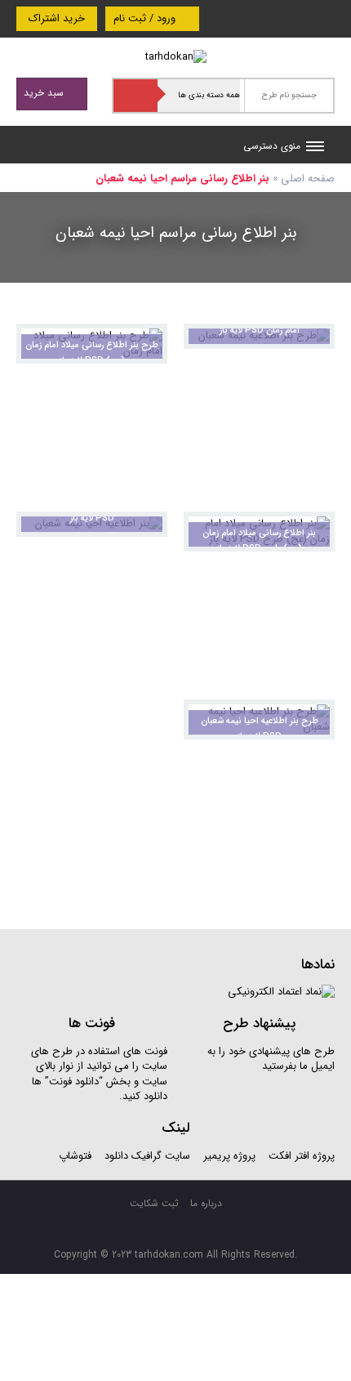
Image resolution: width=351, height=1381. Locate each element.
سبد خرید (45, 93)
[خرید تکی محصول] (144, 347)
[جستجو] (135, 95)
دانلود (116, 1155)
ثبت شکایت (154, 1203)
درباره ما (206, 1203)
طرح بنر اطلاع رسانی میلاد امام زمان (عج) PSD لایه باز (91, 353)
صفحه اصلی (308, 178)
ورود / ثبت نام (146, 18)
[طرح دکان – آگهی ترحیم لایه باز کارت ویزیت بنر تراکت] (176, 56)
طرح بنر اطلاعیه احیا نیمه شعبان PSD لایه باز (259, 729)
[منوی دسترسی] (315, 147)
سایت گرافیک (160, 1155)
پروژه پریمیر (227, 1155)
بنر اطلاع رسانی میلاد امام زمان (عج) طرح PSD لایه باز (259, 541)
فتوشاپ (75, 1155)
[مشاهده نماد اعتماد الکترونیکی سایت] (281, 992)
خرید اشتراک (57, 18)
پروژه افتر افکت (302, 1155)
